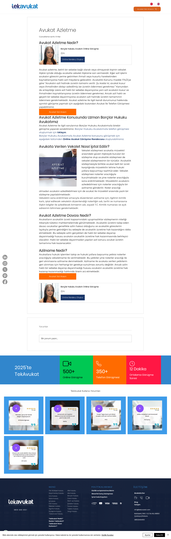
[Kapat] (167, 535)
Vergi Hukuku (72, 511)
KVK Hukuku (53, 504)
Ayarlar (147, 535)
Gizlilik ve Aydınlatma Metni (103, 491)
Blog (136, 502)
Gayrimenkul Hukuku (56, 493)
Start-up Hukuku (73, 501)
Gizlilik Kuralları (108, 535)
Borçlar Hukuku (72, 496)
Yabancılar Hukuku (56, 514)
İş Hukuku (52, 501)
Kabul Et (159, 535)
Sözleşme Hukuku (55, 511)
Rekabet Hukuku (54, 506)
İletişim (137, 505)
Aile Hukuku (71, 493)
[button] (85, 55)
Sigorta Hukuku (54, 509)
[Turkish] (151, 4)
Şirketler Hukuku (73, 504)
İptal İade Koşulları (99, 497)
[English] (158, 4)
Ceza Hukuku (72, 498)
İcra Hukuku (53, 496)
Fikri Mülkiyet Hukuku (56, 491)
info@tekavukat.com (142, 510)
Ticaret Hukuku (72, 506)
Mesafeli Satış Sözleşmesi (102, 494)
